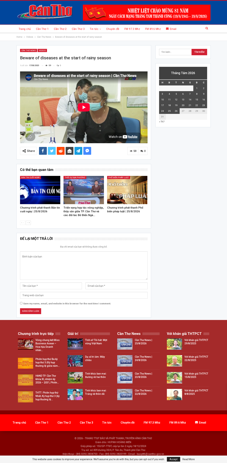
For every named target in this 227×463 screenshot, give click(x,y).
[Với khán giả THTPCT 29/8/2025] (174, 344)
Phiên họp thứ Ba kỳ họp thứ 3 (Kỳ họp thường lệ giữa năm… (47, 362)
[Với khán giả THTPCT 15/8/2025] (174, 377)
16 (203, 99)
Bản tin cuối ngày (30, 177)
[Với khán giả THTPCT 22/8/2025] (174, 361)
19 (176, 105)
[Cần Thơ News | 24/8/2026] (124, 361)
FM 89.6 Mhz (153, 29)
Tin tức (94, 29)
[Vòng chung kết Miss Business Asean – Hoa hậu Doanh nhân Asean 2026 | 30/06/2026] (25, 344)
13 (183, 99)
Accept (174, 459)
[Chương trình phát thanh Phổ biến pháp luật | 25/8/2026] (127, 190)
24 (162, 111)
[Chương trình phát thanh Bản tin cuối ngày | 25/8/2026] (40, 190)
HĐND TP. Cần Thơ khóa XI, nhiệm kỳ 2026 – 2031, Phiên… (47, 379)
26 (176, 111)
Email (173, 29)
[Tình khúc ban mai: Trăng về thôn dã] (75, 394)
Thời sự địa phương (75, 177)
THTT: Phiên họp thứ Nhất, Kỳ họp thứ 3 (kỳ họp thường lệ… (47, 396)
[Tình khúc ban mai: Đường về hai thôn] (75, 377)
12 (176, 99)
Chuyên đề (112, 29)
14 (190, 99)
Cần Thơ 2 (60, 29)
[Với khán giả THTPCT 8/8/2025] (174, 394)
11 (169, 99)
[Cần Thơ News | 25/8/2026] (124, 344)
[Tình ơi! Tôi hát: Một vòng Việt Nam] (75, 344)
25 (169, 111)
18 (169, 105)
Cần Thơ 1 (42, 29)
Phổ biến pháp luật (118, 177)
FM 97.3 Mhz (132, 29)
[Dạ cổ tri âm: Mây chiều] (75, 361)
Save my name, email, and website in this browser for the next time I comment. (67, 303)
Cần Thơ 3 (78, 29)
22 (196, 105)
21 (190, 105)
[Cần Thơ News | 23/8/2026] (124, 377)
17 (162, 105)
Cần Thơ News (28, 50)
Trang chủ (25, 29)
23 (203, 105)
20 (183, 105)
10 (162, 99)
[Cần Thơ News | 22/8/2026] (124, 394)
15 (196, 99)
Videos (42, 50)
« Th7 (161, 121)
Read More (188, 459)
